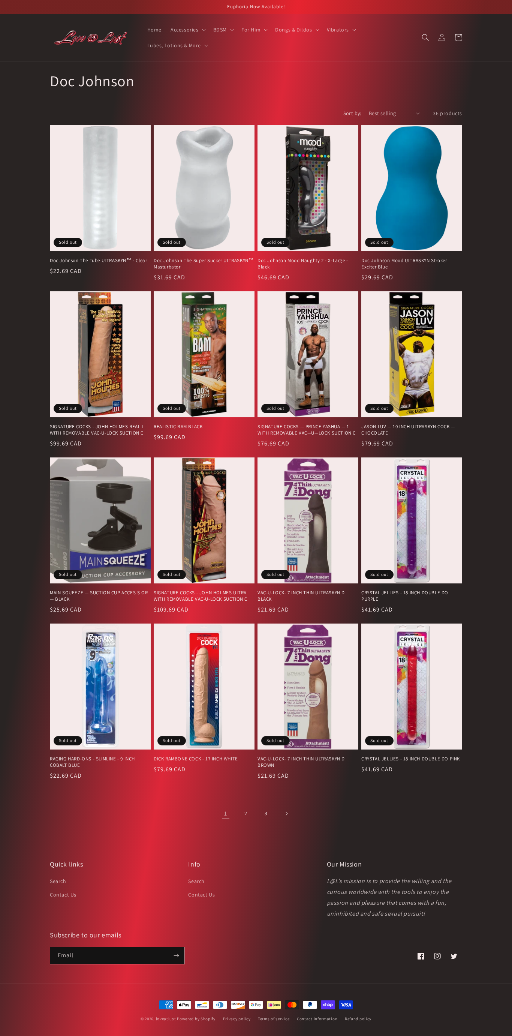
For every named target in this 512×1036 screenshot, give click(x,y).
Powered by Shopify (196, 1018)
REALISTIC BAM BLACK (178, 427)
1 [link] (225, 813)
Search (58, 881)
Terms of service (273, 1018)
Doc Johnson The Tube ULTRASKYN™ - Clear (98, 261)
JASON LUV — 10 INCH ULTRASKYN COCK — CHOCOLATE (408, 430)
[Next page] (286, 813)
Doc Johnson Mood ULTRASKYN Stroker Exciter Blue (404, 264)
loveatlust (166, 1018)
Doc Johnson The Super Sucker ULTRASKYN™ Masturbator (203, 264)
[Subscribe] (176, 955)
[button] (187, 29)
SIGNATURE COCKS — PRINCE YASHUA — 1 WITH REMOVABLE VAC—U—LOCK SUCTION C (306, 430)
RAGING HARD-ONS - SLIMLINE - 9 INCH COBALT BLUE (92, 762)
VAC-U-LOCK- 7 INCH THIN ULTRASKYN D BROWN (301, 762)
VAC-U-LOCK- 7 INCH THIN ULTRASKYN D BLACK (301, 596)
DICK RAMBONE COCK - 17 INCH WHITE (196, 759)
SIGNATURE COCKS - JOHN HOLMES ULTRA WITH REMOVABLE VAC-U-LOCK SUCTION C (200, 596)
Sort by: (352, 113)
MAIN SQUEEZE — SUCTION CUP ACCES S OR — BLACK (99, 596)
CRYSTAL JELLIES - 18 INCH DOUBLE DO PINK (410, 759)
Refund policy (358, 1018)
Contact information (317, 1018)
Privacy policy (237, 1018)
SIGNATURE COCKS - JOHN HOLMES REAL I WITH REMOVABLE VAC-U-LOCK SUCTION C (97, 430)
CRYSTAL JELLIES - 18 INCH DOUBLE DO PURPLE (404, 596)
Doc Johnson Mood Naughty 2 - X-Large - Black (302, 264)
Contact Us (63, 894)
